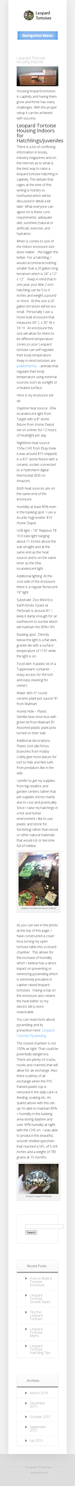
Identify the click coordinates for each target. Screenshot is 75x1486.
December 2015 (37, 1405)
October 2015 (40, 1416)
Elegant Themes (38, 1467)
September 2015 (38, 1429)
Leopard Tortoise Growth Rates (40, 1298)
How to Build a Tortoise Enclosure (41, 1281)
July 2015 (36, 1440)
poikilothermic (27, 366)
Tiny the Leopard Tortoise (36, 1315)
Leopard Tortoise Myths (36, 1332)
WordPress (39, 1473)
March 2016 (39, 1393)
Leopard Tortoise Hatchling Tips (40, 1349)
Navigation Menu (37, 35)
